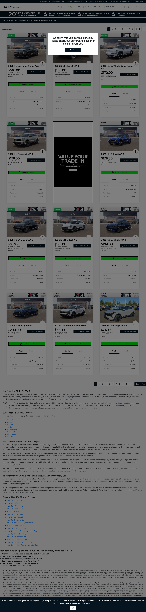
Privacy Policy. (87, 603)
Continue (73, 50)
